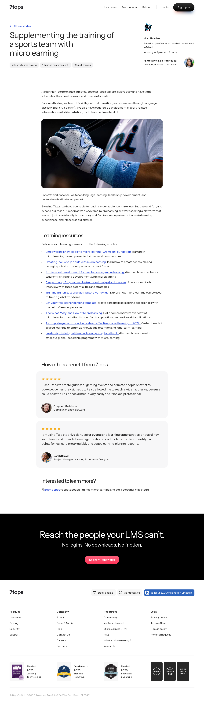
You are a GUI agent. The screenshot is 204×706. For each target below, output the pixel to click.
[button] (129, 7)
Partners (62, 646)
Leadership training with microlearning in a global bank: (82, 333)
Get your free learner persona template (71, 303)
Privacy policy (159, 617)
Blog (59, 628)
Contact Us (63, 634)
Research (109, 646)
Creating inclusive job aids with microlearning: (76, 262)
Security (14, 628)
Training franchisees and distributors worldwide (77, 292)
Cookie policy (159, 628)
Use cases (15, 617)
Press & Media (65, 623)
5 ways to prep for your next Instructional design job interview (86, 282)
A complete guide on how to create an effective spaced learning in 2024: (93, 323)
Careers (61, 640)
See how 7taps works (102, 559)
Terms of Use (158, 623)
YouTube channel (114, 623)
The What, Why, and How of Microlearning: (74, 313)
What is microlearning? (117, 640)
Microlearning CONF (116, 628)
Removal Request (161, 634)
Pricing (14, 623)
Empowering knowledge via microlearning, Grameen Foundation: (88, 252)
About (60, 617)
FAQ (106, 634)
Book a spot (52, 489)
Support (14, 634)
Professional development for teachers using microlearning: (85, 272)
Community (110, 617)
